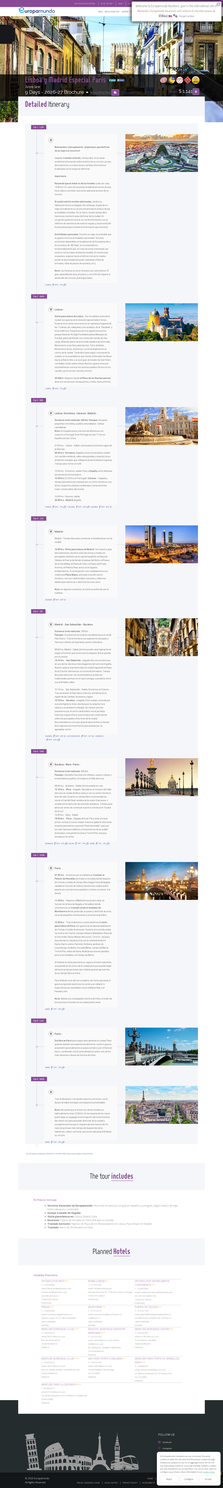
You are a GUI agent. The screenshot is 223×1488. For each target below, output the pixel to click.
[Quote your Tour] (196, 91)
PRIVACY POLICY (130, 1482)
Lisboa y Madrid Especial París (66, 79)
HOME (150, 1478)
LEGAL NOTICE (111, 1482)
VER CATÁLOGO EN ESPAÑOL (84, 3)
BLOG (120, 3)
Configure (188, 1479)
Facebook (167, 1442)
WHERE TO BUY (129, 11)
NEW (100, 11)
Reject (169, 1479)
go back (113, 80)
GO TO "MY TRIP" (107, 3)
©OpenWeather (87, 1154)
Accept (208, 1479)
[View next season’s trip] (87, 92)
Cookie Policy (209, 1472)
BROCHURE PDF (112, 11)
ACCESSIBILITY (148, 1482)
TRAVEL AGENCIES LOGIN (88, 1482)
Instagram (167, 1448)
